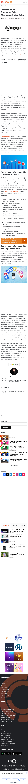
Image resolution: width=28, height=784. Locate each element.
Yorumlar (23, 525)
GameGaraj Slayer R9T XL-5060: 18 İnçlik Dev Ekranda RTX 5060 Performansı (18, 454)
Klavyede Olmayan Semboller (7, 697)
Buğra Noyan (4, 18)
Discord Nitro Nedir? (5, 735)
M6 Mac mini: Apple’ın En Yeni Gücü (18, 540)
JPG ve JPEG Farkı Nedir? (6, 741)
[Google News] (14, 364)
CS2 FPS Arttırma (5, 689)
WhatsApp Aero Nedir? (6, 731)
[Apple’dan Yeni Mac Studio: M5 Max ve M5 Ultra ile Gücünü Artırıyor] (4, 531)
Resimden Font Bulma (5, 717)
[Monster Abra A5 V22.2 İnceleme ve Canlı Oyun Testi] (4, 443)
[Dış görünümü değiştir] (24, 2)
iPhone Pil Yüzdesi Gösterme (7, 711)
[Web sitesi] (13, 384)
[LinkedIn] (15, 384)
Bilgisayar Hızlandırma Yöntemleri (8, 715)
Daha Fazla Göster (14, 465)
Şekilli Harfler (4, 693)
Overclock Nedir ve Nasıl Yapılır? (8, 743)
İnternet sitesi (4, 421)
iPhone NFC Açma (5, 681)
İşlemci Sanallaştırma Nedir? (7, 728)
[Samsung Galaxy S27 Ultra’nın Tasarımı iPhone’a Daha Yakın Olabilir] (4, 554)
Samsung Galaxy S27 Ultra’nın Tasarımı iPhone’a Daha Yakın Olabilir (17, 555)
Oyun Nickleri (4, 685)
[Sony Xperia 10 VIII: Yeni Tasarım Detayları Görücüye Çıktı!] (4, 536)
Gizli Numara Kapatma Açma (7, 707)
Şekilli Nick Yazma (5, 691)
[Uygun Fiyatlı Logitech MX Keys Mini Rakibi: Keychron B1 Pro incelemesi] (4, 461)
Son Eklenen (6, 525)
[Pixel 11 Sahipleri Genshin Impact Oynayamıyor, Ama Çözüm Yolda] (4, 547)
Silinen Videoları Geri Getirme (7, 709)
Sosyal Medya (10, 5)
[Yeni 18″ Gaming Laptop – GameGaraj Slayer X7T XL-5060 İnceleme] (4, 448)
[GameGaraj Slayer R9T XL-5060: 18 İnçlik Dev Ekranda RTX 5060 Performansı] (4, 454)
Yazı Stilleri (3, 683)
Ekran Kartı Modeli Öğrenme (7, 705)
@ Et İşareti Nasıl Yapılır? (6, 721)
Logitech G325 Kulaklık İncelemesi (18, 436)
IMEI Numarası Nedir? (5, 737)
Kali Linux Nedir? (4, 745)
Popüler (15, 525)
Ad (1, 409)
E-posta (2, 415)
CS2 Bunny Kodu (4, 687)
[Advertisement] (14, 78)
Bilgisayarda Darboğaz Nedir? (7, 739)
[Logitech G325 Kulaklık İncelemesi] (4, 437)
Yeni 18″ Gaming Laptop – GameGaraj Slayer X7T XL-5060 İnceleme (17, 448)
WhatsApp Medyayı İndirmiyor (7, 719)
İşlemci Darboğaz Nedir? (6, 733)
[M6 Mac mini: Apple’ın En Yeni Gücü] (4, 541)
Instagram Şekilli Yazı (5, 695)
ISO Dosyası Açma (5, 713)
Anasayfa (4, 5)
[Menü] (26, 2)
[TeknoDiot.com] (6, 2)
